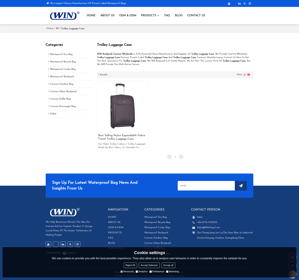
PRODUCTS (148, 15)
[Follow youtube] (229, 3)
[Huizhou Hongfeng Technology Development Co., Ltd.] (64, 15)
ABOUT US (107, 15)
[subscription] (241, 185)
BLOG (179, 15)
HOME (91, 15)
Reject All (130, 265)
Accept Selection (149, 265)
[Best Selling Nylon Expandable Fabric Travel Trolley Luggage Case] (122, 106)
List (244, 74)
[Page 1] (169, 156)
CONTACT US (196, 15)
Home (50, 28)
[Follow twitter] (244, 3)
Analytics (143, 271)
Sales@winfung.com (208, 227)
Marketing (174, 271)
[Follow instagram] (249, 3)
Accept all (168, 265)
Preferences (158, 271)
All (57, 28)
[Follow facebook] (234, 3)
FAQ (167, 15)
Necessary (128, 271)
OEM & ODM (127, 15)
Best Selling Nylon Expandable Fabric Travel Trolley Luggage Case (121, 137)
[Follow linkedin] (239, 3)
